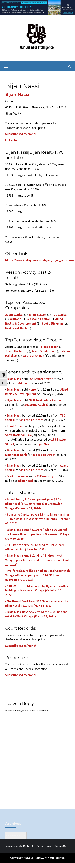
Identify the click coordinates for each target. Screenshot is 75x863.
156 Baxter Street (40, 379)
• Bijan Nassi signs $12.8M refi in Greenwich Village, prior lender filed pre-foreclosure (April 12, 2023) (37, 559)
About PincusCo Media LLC (19, 845)
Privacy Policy (44, 845)
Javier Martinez (15, 351)
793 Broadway (44, 476)
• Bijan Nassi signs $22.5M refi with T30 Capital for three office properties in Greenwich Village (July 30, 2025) (37, 534)
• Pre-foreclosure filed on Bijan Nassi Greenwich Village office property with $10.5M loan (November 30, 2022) (37, 575)
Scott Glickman (52, 323)
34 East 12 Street (32, 420)
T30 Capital (60, 315)
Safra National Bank (18, 435)
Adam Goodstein (43, 351)
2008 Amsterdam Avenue (45, 400)
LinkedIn (11, 140)
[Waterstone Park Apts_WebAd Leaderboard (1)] (37, 7)
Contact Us (60, 845)
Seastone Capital (38, 319)
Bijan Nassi (17, 94)
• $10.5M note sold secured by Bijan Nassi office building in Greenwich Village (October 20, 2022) (37, 590)
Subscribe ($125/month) (21, 134)
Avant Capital (14, 315)
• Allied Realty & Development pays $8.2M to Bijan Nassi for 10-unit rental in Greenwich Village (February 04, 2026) (35, 503)
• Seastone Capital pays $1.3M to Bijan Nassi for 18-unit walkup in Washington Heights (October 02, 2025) (37, 518)
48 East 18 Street (44, 455)
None (32, 389)
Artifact (15, 319)
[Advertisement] (37, 766)
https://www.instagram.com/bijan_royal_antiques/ (39, 260)
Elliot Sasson (38, 315)
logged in (23, 710)
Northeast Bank (16, 328)
